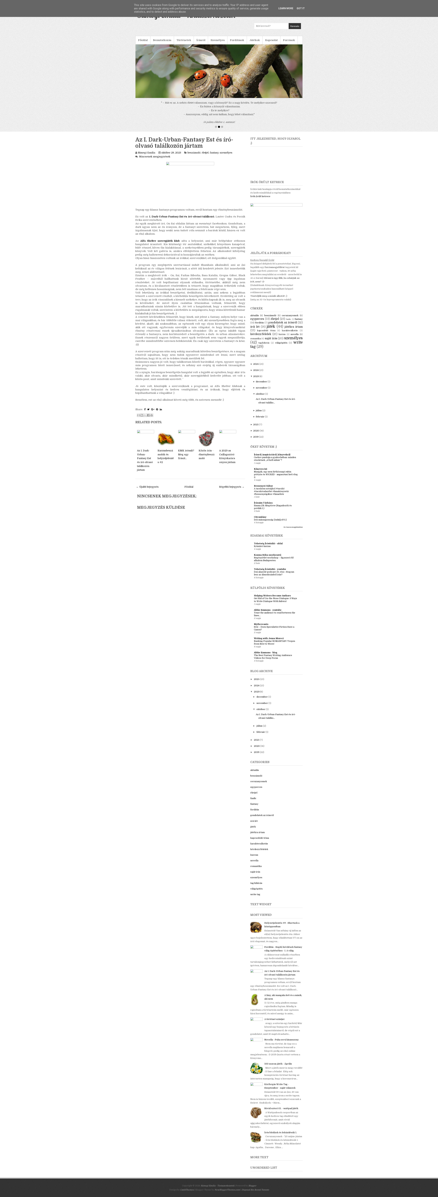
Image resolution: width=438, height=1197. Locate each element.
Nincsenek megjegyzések (154, 160)
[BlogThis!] (142, 419)
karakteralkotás (290, 334)
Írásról (200, 40)
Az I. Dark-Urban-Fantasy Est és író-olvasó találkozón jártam (184, 147)
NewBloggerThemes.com (227, 1194)
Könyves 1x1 (260, 473)
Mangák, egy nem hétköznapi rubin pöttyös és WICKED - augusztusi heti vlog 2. (276, 478)
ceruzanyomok (290, 319)
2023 (256, 380)
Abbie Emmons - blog (265, 656)
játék (271, 330)
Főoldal (143, 40)
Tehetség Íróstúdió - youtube (270, 573)
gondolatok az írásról (282, 326)
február (260, 420)
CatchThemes (187, 1194)
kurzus (282, 338)
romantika (255, 342)
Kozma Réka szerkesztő (267, 559)
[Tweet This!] (148, 413)
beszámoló (194, 156)
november (261, 391)
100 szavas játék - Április (278, 1067)
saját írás (271, 342)
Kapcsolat (271, 40)
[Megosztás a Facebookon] (148, 419)
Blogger (252, 1189)
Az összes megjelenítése (293, 531)
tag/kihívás (264, 347)
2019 (256, 440)
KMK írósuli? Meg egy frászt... (186, 458)
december (261, 385)
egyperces (257, 322)
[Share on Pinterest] (157, 413)
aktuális (254, 319)
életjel (205, 156)
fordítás (259, 326)
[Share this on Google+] (152, 413)
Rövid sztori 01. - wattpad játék (281, 1112)
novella (295, 338)
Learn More (285, 8)
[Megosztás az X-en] (145, 419)
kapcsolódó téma (266, 334)
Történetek (184, 40)
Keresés (294, 26)
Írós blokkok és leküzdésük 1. (280, 1136)
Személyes (218, 40)
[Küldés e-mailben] (138, 419)
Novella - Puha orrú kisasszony (281, 1043)
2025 (256, 368)
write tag (255, 898)
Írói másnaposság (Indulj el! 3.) (270, 524)
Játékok (254, 40)
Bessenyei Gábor (263, 490)
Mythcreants (261, 628)
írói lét (255, 330)
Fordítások (237, 40)
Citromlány (260, 521)
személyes (226, 156)
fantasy (214, 156)
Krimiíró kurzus (262, 550)
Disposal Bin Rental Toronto (255, 1194)
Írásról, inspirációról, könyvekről (272, 458)
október (260, 398)
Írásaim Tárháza (263, 506)
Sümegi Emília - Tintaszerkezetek (217, 1189)
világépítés (281, 346)
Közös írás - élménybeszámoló (206, 458)
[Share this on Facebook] (144, 413)
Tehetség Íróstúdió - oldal (268, 547)
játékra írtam (294, 330)
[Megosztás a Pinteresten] (151, 419)
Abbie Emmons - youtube (267, 614)
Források (289, 40)
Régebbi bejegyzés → (231, 490)
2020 (256, 434)
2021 (256, 428)
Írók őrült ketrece (260, 200)
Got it (301, 8)
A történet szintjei (274, 1023)
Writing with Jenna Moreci (269, 642)
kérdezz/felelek (260, 338)
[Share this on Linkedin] (161, 413)
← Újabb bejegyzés (147, 490)
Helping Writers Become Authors (272, 599)
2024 (256, 374)
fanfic (288, 323)
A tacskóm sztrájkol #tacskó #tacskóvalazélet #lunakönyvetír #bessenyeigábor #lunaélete (271, 495)
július (259, 414)
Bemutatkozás (162, 40)
